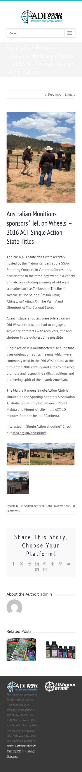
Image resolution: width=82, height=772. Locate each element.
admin (14, 506)
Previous (54, 94)
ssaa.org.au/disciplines (29, 433)
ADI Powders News (58, 506)
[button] (10, 649)
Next (68, 94)
